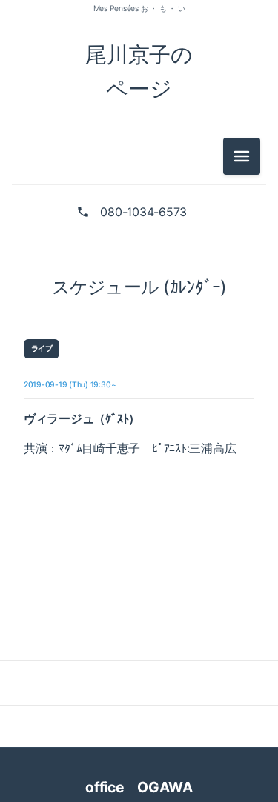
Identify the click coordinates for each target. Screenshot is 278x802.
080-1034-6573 (143, 211)
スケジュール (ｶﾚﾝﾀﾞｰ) (139, 287)
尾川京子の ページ (139, 71)
